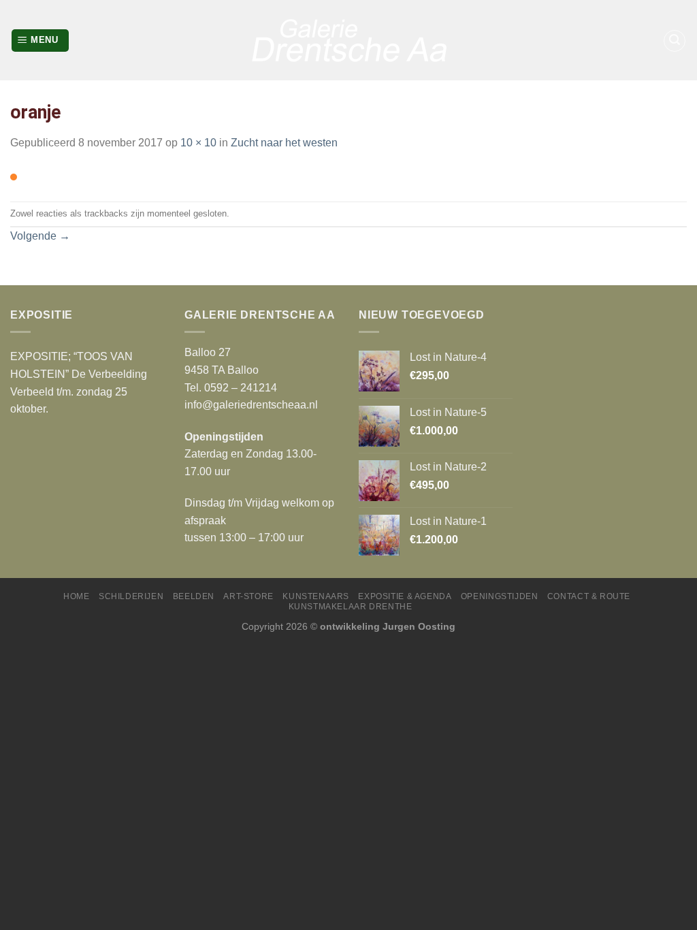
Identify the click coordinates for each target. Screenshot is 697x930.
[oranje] (13, 176)
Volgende (40, 236)
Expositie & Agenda (404, 596)
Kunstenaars (315, 596)
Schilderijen (131, 596)
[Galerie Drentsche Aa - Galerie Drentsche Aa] (348, 40)
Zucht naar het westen (284, 142)
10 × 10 (198, 142)
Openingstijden (499, 596)
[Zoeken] (674, 41)
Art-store (248, 596)
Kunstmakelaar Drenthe (350, 606)
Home (76, 596)
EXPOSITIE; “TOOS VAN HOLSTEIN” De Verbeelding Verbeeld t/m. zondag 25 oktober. (78, 383)
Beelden (193, 596)
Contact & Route (588, 596)
